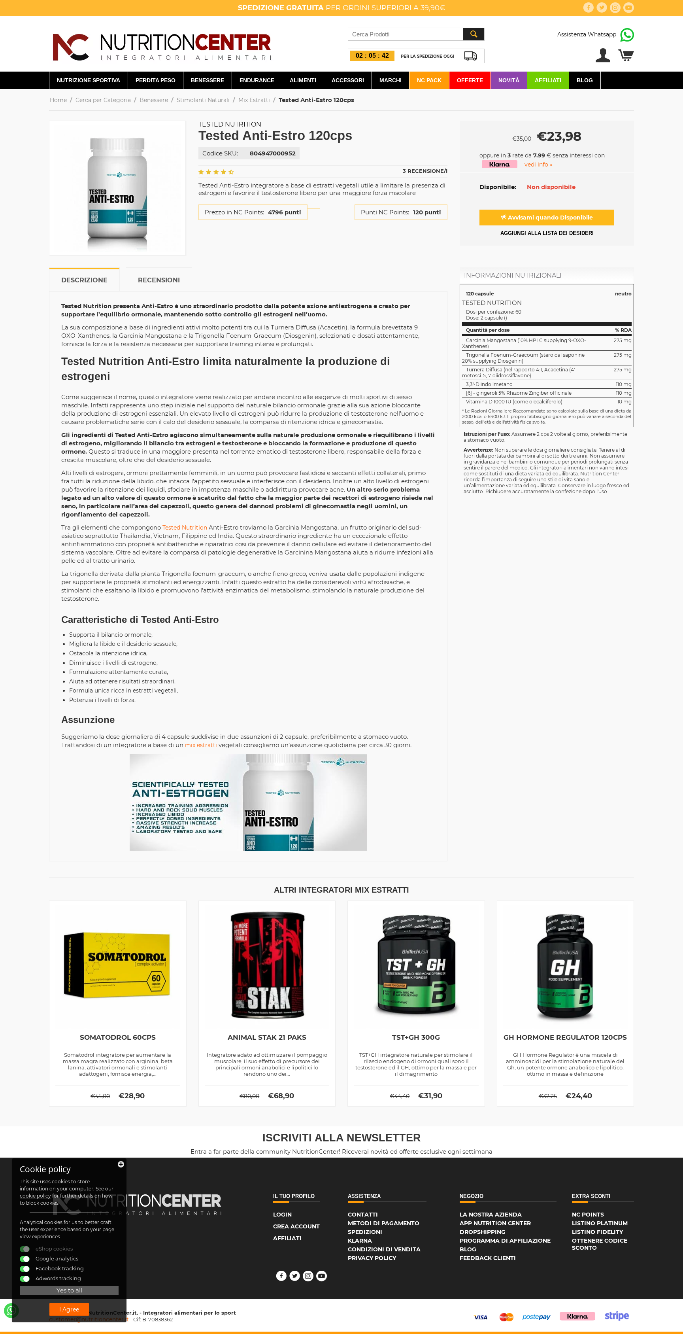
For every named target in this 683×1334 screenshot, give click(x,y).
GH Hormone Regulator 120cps (565, 1037)
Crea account (296, 1226)
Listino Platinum (600, 1223)
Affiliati (548, 80)
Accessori (348, 80)
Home (58, 100)
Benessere (207, 80)
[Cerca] (473, 34)
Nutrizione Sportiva (88, 80)
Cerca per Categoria (103, 100)
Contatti (363, 1214)
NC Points (588, 1214)
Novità (508, 80)
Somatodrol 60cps (118, 1037)
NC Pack (429, 80)
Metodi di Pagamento (383, 1223)
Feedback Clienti (488, 1258)
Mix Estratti (254, 100)
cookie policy (35, 1196)
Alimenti (303, 80)
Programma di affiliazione (505, 1240)
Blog (585, 80)
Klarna (360, 1240)
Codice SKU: (220, 153)
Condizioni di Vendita (384, 1249)
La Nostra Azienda (491, 1214)
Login (282, 1214)
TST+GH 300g (416, 1037)
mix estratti (201, 745)
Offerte (470, 80)
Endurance (257, 80)
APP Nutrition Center (495, 1223)
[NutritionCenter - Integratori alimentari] (161, 45)
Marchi (390, 80)
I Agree (69, 1309)
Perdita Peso (155, 80)
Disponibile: (497, 187)
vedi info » (539, 164)
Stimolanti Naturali (203, 100)
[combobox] (416, 34)
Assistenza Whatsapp (586, 34)
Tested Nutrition (229, 124)
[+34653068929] (11, 1310)
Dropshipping (483, 1232)
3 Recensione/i (425, 171)
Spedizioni (365, 1232)
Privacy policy (372, 1258)
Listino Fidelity (597, 1232)
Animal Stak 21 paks (267, 1037)
